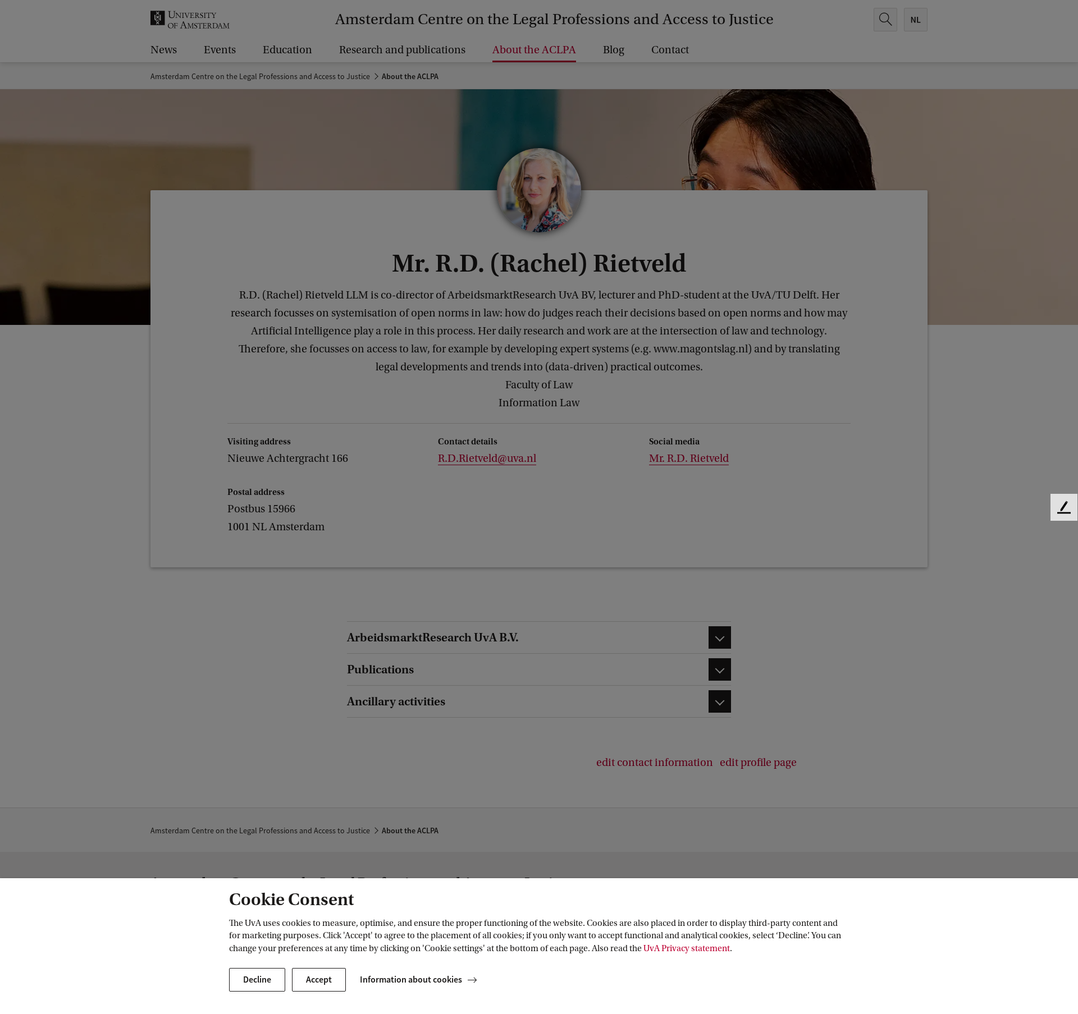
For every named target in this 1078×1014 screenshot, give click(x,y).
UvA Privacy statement (686, 948)
